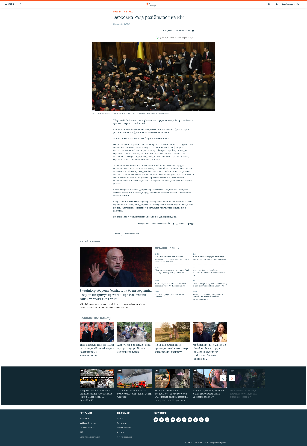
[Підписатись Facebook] (156, 419)
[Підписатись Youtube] (173, 419)
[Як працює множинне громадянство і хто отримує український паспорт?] (172, 332)
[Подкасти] (269, 4)
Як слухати (84, 419)
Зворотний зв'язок (124, 437)
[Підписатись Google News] (161, 419)
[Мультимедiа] (276, 4)
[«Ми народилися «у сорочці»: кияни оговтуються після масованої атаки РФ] (210, 378)
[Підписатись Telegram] (190, 419)
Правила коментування (90, 437)
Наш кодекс (122, 423)
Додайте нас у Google (290, 4)
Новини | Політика (123, 12)
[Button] (167, 30)
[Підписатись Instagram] (178, 419)
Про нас (120, 419)
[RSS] (195, 419)
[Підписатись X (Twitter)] (167, 419)
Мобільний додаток (88, 423)
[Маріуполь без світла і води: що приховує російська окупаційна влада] (134, 332)
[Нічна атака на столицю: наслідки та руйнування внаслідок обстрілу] (247, 378)
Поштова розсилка (87, 428)
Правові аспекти (124, 428)
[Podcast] (201, 419)
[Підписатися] (207, 419)
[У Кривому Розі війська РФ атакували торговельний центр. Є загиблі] (134, 378)
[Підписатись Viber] (184, 419)
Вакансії (120, 432)
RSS (81, 432)
